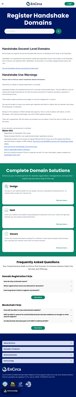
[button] (38, 281)
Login (69, 4)
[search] (59, 31)
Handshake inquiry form (12, 155)
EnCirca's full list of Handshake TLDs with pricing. (20, 146)
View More (38, 297)
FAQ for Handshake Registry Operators (17, 149)
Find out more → (62, 200)
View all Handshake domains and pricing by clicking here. (20, 68)
